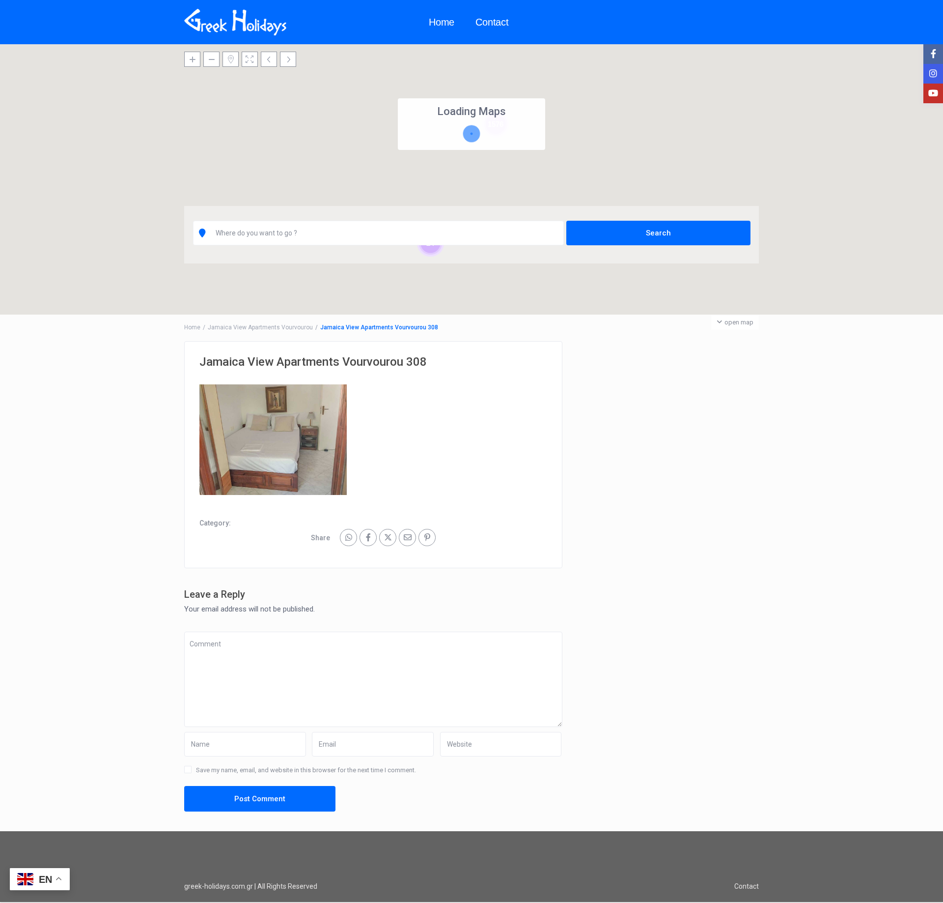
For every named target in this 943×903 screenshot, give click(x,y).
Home (441, 22)
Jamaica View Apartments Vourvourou (260, 327)
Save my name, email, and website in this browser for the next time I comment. (306, 770)
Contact (492, 22)
